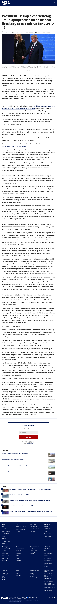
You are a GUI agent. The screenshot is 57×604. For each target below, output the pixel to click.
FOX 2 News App (48, 553)
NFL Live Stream (48, 573)
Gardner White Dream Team (7, 575)
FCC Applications (48, 560)
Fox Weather (47, 535)
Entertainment (34, 547)
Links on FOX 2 (5, 562)
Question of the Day (34, 528)
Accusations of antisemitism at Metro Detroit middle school (15, 453)
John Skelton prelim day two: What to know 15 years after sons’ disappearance (30, 489)
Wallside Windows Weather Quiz (6, 572)
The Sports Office (20, 548)
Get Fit (3, 557)
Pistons (17, 557)
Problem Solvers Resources (48, 564)
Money (18, 570)
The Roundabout (5, 533)
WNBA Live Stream (48, 589)
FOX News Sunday (6, 541)
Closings (46, 526)
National (3, 536)
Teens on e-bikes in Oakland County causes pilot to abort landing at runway (29, 500)
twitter (49, 598)
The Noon (4, 550)
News (3, 525)
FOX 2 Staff (46, 548)
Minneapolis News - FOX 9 (34, 578)
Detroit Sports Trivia (34, 530)
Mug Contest (5, 552)
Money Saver (5, 558)
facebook (47, 598)
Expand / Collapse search (54, 3)
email (55, 598)
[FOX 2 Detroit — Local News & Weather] (6, 3)
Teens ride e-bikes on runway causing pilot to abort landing (15, 465)
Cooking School (5, 555)
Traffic (45, 531)
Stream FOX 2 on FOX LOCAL (21, 527)
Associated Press (5, 32)
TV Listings (32, 552)
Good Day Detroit (6, 548)
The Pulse (4, 528)
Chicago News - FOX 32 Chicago (35, 572)
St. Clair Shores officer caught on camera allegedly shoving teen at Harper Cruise (30, 511)
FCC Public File (47, 558)
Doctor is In (4, 560)
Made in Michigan (6, 531)
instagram (52, 598)
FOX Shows (32, 548)
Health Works (5, 553)
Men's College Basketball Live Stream (49, 583)
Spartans (18, 555)
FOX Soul (18, 531)
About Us (47, 547)
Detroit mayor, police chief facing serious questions (13, 459)
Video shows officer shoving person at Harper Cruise (13, 471)
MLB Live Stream (48, 578)
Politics (3, 543)
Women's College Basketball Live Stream (49, 586)
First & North (19, 550)
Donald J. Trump (13, 32)
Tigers (17, 558)
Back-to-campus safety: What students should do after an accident (16, 478)
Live (17, 525)
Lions (17, 552)
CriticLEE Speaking (34, 550)
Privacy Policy (30, 443)
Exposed (3, 579)
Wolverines (18, 553)
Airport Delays (47, 533)
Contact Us (46, 550)
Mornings (5, 547)
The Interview (5, 535)
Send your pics (33, 526)
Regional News (34, 570)
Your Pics (33, 525)
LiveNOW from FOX (20, 529)
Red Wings (18, 560)
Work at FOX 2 (47, 552)
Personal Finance (20, 572)
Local (3, 526)
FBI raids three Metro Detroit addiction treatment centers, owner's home (29, 494)
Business (4, 538)
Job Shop (46, 555)
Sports (18, 547)
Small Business (19, 577)
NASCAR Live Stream (49, 580)
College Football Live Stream (49, 576)
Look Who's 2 (33, 531)
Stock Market (19, 575)
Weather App (47, 528)
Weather (47, 525)
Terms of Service (29, 445)
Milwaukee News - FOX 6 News (35, 575)
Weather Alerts (47, 530)
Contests (32, 553)
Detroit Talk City (5, 530)
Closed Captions (48, 562)
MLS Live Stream (48, 590)
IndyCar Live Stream (48, 581)
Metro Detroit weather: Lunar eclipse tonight (21, 505)
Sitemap (46, 566)
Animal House (47, 536)
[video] (51, 455)
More (37, 3)
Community (47, 557)
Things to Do (5, 540)
